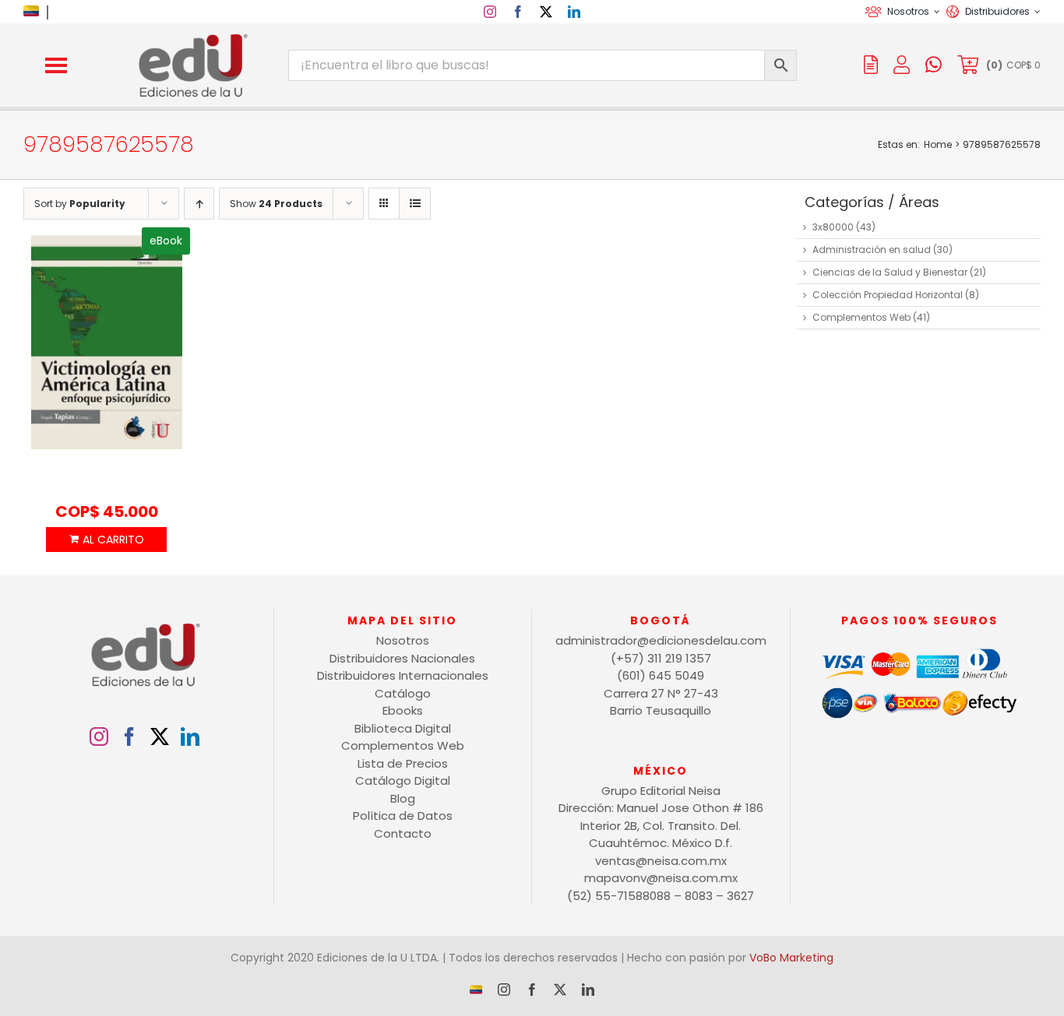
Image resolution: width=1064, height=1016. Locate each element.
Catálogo (403, 693)
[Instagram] (99, 736)
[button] (56, 65)
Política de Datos (403, 815)
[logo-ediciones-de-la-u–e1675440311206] (191, 37)
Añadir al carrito (106, 539)
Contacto (403, 833)
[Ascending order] (199, 204)
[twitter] (546, 11)
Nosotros (402, 640)
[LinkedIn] (190, 736)
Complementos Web (861, 317)
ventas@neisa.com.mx (661, 861)
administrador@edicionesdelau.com (660, 640)
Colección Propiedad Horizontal (887, 294)
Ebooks (402, 710)
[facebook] (518, 11)
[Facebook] (129, 736)
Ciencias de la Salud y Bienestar (889, 272)
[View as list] (415, 203)
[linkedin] (574, 11)
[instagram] (490, 11)
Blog (402, 798)
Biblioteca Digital (402, 728)
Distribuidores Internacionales (402, 675)
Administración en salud (871, 249)
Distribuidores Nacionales (402, 658)
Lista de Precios (403, 763)
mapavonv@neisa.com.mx (661, 878)
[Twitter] (159, 736)
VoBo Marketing (791, 957)
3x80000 (833, 227)
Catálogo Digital (402, 780)
